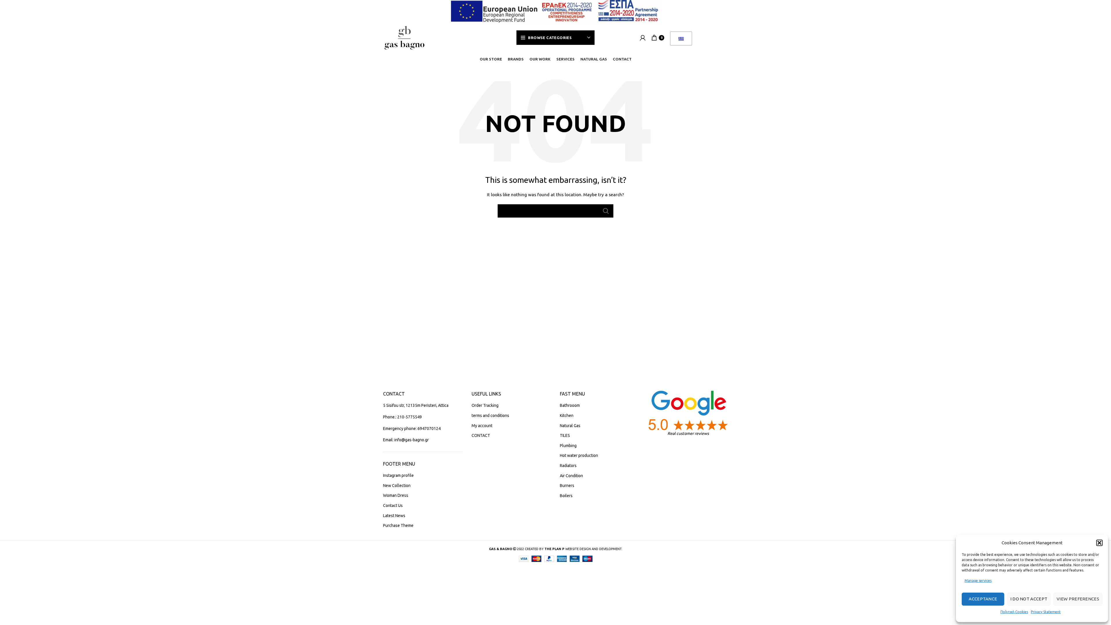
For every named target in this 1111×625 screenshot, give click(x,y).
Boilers (566, 495)
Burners (567, 485)
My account (482, 425)
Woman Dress (395, 495)
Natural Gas (570, 425)
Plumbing (568, 445)
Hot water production (579, 455)
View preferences (1078, 598)
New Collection (397, 485)
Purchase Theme (398, 525)
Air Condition (571, 475)
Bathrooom (570, 405)
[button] (1099, 543)
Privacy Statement (1046, 612)
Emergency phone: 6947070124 (412, 428)
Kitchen (566, 415)
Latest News (394, 515)
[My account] (642, 37)
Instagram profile (398, 475)
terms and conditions (490, 415)
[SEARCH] (605, 211)
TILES (565, 435)
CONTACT (481, 435)
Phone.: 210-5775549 (402, 417)
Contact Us (393, 505)
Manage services (978, 580)
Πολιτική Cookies (1014, 612)
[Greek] (681, 38)
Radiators (568, 465)
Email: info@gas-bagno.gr (406, 440)
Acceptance (983, 598)
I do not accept (1029, 598)
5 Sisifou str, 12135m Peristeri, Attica (415, 405)
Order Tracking (485, 405)
